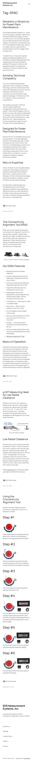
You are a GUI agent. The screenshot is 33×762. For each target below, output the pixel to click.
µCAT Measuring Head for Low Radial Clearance (16, 395)
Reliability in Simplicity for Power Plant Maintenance (16, 24)
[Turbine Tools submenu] (12, 736)
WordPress (27, 758)
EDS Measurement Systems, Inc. (10, 4)
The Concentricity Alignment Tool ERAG (15, 223)
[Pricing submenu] (8, 746)
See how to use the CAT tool (15, 336)
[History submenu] (8, 741)
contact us (10, 470)
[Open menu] (29, 4)
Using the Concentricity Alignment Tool (12, 499)
